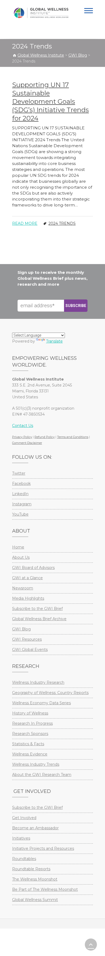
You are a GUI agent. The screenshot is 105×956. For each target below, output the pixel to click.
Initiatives (21, 838)
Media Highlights (28, 598)
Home (18, 547)
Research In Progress (32, 723)
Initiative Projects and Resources (43, 848)
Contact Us (22, 425)
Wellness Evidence (29, 754)
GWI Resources (27, 639)
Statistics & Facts (28, 743)
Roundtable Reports (31, 869)
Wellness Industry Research (38, 682)
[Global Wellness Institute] (41, 13)
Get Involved (24, 817)
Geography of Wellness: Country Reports (50, 692)
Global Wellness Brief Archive (39, 618)
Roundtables (24, 858)
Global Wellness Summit (35, 899)
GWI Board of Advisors (33, 567)
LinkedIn (20, 493)
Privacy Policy (22, 437)
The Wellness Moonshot (34, 879)
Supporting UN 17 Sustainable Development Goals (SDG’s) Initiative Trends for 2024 (50, 101)
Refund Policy (44, 437)
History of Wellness (30, 713)
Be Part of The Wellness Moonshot (45, 889)
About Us (21, 557)
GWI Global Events (30, 649)
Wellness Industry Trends (35, 764)
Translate (54, 341)
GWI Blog (21, 629)
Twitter (18, 473)
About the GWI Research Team (41, 774)
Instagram (22, 504)
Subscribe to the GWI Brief (37, 608)
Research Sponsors (30, 733)
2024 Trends (62, 223)
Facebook (21, 483)
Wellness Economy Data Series (41, 702)
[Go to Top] (91, 944)
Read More (24, 223)
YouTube (20, 514)
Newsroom (22, 588)
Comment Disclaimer (27, 443)
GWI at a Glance (27, 577)
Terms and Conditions (72, 437)
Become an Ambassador (35, 828)
